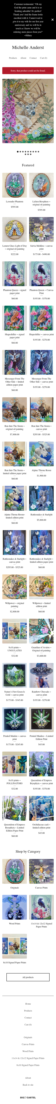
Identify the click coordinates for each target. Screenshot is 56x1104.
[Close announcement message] (52, 19)
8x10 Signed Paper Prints (28, 1065)
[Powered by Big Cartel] (28, 1097)
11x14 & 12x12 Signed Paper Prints (28, 1058)
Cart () (43, 57)
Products (13, 57)
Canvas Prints (28, 1044)
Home (28, 1003)
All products (28, 977)
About (23, 57)
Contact (33, 57)
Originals (28, 1037)
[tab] (18, 152)
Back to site (28, 1084)
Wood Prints (28, 1051)
